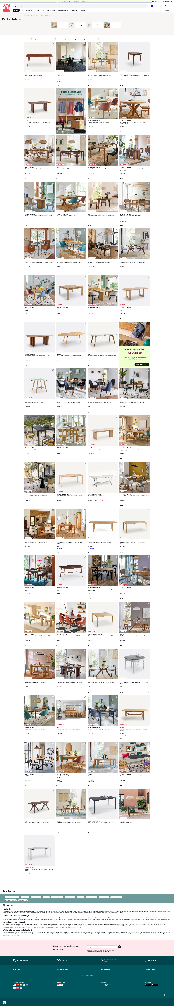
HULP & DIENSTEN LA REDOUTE (63, 969)
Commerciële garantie (69, 994)
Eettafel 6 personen (70, 897)
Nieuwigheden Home (63, 10)
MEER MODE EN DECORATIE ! (150, 969)
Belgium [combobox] (167, 994)
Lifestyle (83, 10)
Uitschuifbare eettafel (91, 897)
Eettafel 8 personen (36, 897)
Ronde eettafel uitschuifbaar (12, 897)
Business (167, 10)
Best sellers (74, 10)
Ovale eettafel (80, 897)
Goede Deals (40, 10)
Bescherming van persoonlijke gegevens (48, 994)
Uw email (89, 944)
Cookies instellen (60, 994)
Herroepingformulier (78, 994)
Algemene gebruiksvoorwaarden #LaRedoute (92, 994)
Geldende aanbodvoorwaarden (19, 994)
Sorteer (27, 39)
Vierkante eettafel (22, 900)
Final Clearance (51, 10)
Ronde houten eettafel (10, 900)
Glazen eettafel (25, 897)
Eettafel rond (46, 897)
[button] (169, 6)
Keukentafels (48, 15)
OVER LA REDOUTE (16, 969)
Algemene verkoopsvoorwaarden (32, 994)
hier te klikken (105, 951)
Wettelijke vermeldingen (7, 994)
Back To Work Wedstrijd (28, 10)
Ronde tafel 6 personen (57, 897)
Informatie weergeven (87, 975)
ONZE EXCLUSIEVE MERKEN (106, 969)
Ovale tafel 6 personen (116, 897)
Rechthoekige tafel (103, 897)
